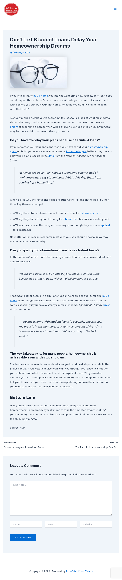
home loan (71, 219)
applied (105, 225)
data (51, 155)
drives (106, 304)
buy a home (40, 95)
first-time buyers (76, 151)
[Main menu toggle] (115, 9)
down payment (91, 213)
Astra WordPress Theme (79, 571)
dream (14, 126)
